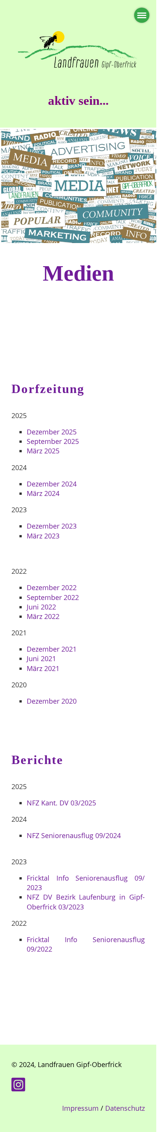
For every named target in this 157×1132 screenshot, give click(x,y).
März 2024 (43, 493)
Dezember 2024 (52, 483)
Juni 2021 (41, 658)
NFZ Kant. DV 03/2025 (61, 802)
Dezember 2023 (52, 525)
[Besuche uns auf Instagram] (18, 1086)
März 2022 (43, 616)
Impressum (80, 1108)
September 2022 (53, 597)
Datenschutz (125, 1108)
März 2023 (43, 535)
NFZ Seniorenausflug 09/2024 (74, 835)
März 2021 (43, 668)
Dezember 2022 (52, 587)
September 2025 (53, 441)
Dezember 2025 (52, 431)
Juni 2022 (41, 606)
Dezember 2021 (52, 649)
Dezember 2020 (52, 701)
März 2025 (43, 450)
